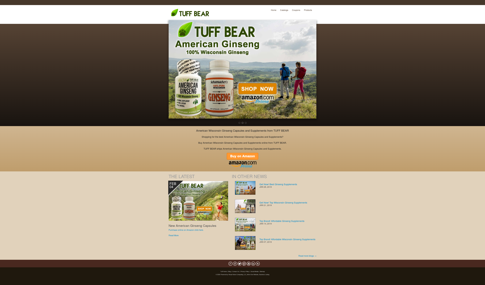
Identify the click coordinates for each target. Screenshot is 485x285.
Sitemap (262, 271)
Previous (164, 75)
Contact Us (235, 271)
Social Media (254, 271)
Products (308, 10)
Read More (174, 235)
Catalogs (284, 10)
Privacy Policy (245, 271)
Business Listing (264, 274)
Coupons (296, 10)
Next (321, 75)
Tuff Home (223, 271)
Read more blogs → (307, 255)
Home (273, 10)
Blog (229, 271)
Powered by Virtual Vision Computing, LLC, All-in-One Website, (240, 274)
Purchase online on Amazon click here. (186, 229)
